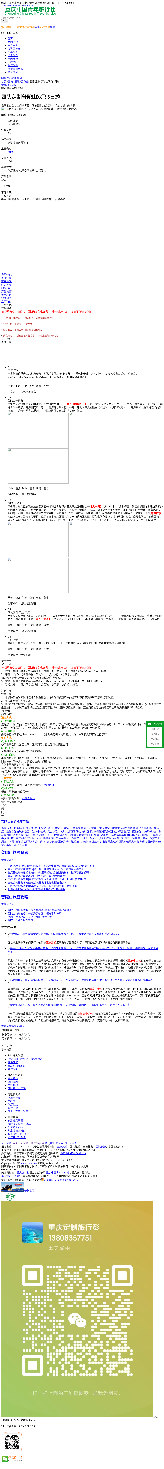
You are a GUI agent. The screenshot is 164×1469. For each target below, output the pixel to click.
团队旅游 (101, 1146)
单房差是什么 (15, 1127)
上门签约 (13, 1081)
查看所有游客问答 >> (13, 1026)
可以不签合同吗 (17, 1088)
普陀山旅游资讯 (14, 852)
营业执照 (39, 1143)
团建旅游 (45, 27)
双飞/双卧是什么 (17, 1134)
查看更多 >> (8, 859)
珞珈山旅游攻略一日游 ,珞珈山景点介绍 (30, 917)
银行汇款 (13, 1107)
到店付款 (13, 1104)
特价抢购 (15, 68)
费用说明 (6, 281)
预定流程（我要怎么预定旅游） (26, 1059)
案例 (19, 78)
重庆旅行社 (23, 1172)
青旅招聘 (28, 1143)
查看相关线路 (9, 84)
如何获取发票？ (17, 1137)
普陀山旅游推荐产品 (15, 821)
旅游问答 (6, 298)
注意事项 (6, 284)
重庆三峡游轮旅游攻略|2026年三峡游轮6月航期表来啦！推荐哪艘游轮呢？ (49, 872)
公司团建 (14, 48)
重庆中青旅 (134, 960)
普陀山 (25, 81)
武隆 (37, 27)
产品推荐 (6, 291)
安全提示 (29, 1190)
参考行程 (6, 278)
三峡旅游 (19, 27)
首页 (10, 38)
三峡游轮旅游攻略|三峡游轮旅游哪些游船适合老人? (37, 882)
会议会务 (14, 45)
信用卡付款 (14, 1097)
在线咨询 (8, 189)
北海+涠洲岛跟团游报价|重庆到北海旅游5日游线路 (36, 889)
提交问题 (6, 1049)
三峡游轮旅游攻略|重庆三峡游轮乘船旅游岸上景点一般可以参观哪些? (47, 879)
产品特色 (6, 274)
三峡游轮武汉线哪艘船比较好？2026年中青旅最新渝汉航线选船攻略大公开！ (51, 865)
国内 (10, 81)
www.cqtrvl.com (28, 1163)
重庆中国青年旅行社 (57, 1172)
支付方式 (61, 1143)
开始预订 (6, 185)
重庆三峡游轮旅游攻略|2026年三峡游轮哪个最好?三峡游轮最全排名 (46, 869)
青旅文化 (18, 1143)
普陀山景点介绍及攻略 (20, 920)
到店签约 (13, 1078)
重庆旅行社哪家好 (11, 1176)
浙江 (17, 81)
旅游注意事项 (15, 1120)
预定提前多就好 (17, 1130)
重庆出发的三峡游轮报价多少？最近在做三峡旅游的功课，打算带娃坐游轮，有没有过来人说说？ (65, 933)
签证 (13, 72)
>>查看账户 (48, 785)
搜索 (5, 21)
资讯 (9, 78)
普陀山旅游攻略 (14, 897)
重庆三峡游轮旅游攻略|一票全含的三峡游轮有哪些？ (37, 876)
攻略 (14, 78)
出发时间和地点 (17, 1065)
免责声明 (50, 1143)
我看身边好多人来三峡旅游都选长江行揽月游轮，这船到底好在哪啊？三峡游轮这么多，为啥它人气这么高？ (71, 1004)
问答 (3, 78)
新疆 (52, 27)
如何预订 (6, 288)
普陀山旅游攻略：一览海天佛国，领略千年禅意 (35, 913)
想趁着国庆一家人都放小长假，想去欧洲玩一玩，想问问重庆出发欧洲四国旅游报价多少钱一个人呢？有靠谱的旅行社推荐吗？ (81, 980)
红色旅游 (29, 27)
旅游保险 (13, 1069)
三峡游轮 (51, 942)
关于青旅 (6, 1143)
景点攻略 (6, 294)
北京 (57, 27)
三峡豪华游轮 (85, 1013)
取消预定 (13, 1062)
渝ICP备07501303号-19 (73, 1153)
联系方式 (71, 1143)
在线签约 (13, 1085)
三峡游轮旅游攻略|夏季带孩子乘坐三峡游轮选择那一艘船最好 (42, 886)
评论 (3, 805)
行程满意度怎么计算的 (20, 1123)
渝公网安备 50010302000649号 (61, 1180)
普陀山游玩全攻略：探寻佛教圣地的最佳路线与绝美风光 (40, 910)
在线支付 (13, 1101)
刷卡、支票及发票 (18, 1111)
